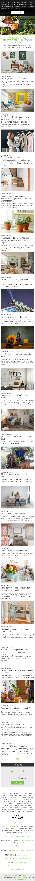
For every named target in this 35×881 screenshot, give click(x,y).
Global (15, 819)
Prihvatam (17, 12)
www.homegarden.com (10, 863)
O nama (6, 834)
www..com (27, 848)
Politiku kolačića (15, 8)
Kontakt (28, 834)
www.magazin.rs (22, 852)
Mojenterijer (6, 791)
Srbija (20, 819)
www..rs (15, 848)
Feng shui (9, 73)
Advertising (13, 834)
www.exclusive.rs (24, 855)
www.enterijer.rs (21, 860)
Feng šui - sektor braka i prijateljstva (17, 38)
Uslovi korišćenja (22, 874)
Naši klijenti (21, 834)
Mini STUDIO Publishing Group (18, 876)
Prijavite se (17, 780)
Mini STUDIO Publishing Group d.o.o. (11, 824)
